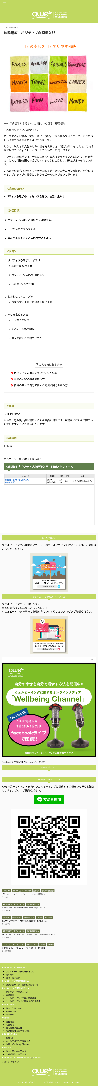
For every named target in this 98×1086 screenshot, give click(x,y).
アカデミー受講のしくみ (17, 991)
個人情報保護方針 (14, 1027)
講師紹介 (10, 974)
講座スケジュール (14, 1008)
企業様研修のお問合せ (16, 1054)
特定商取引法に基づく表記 (18, 1030)
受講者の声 (11, 1011)
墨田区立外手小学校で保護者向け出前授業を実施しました (23, 907)
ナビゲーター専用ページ (10, 1062)
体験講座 (10, 995)
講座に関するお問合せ (16, 1051)
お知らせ (10, 1037)
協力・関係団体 (13, 977)
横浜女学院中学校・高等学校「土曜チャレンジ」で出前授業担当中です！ (29, 934)
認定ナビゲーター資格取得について (22, 984)
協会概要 (10, 1021)
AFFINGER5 (76, 1082)
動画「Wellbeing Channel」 (19, 1044)
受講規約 (10, 1014)
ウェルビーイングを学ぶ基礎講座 (21, 998)
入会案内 (10, 1024)
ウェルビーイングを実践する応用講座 (23, 1001)
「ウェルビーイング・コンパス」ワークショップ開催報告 (23, 894)
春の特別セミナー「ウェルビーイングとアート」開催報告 (23, 948)
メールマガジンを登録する (18, 1041)
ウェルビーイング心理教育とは (20, 971)
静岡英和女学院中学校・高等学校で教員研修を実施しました (24, 921)
